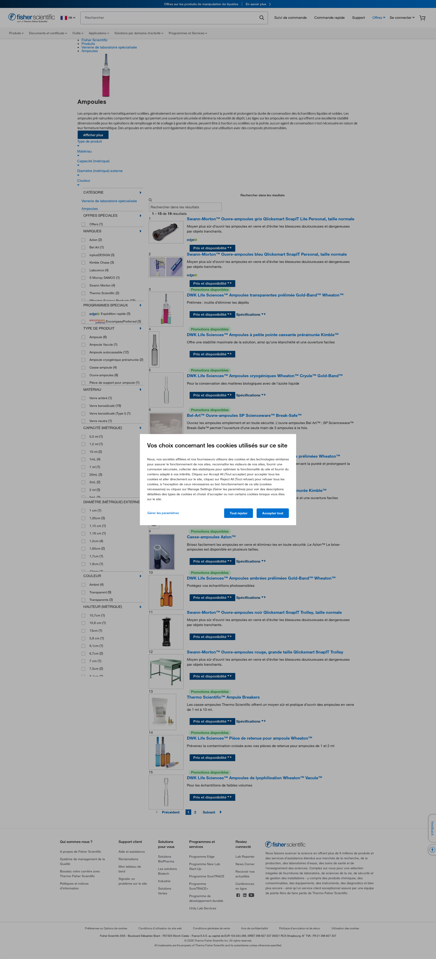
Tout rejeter (238, 513)
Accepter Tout (272, 513)
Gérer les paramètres (163, 513)
